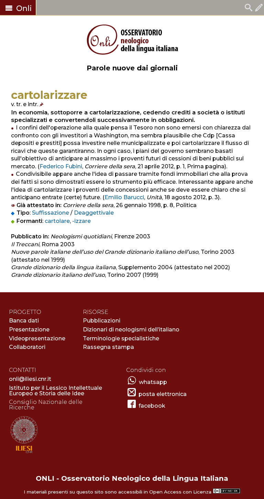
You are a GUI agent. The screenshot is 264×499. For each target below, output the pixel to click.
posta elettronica (163, 394)
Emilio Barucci (124, 197)
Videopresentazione (37, 338)
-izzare (81, 221)
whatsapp (153, 382)
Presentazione (29, 329)
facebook (152, 405)
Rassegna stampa (108, 347)
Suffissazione (50, 212)
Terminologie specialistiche (121, 338)
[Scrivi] (259, 8)
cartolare (57, 221)
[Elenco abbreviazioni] (42, 104)
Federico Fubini (61, 166)
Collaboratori (27, 347)
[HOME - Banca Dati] (248, 8)
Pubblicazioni (101, 320)
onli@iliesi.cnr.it (30, 379)
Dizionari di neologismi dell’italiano (131, 329)
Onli (23, 8)
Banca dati (24, 320)
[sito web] (24, 453)
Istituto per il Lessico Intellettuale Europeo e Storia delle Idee (55, 391)
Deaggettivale (94, 212)
